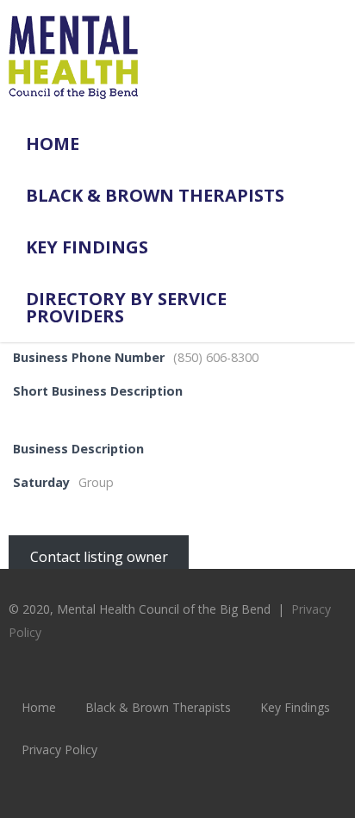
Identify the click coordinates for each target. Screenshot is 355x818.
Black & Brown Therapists (155, 195)
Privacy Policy (59, 749)
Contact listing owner (99, 556)
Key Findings (87, 247)
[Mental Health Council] (73, 108)
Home (52, 143)
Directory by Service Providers (126, 307)
